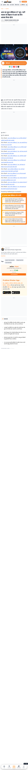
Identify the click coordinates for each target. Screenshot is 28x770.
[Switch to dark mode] (20, 2)
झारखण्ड (4, 4)
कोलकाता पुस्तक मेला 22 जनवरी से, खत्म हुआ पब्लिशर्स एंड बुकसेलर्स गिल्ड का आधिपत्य (14, 338)
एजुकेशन (7, 283)
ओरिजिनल (23, 4)
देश (3, 283)
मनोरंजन (11, 283)
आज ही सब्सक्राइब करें (14, 274)
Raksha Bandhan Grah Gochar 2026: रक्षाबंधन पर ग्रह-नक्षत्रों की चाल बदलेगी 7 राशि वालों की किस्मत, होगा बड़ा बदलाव (14, 207)
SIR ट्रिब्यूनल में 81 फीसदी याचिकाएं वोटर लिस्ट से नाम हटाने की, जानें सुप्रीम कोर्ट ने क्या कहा (15, 333)
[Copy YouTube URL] (14, 67)
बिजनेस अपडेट (17, 283)
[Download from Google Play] (7, 292)
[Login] (14, 767)
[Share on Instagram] (16, 67)
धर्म (21, 283)
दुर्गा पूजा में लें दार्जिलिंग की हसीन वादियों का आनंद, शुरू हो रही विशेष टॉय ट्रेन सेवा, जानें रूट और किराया (14, 323)
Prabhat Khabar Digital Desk (14, 249)
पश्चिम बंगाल (17, 4)
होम (1, 4)
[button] (14, 52)
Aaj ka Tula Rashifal (9, 260)
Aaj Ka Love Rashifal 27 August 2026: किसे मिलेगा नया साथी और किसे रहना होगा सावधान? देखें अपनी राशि (14, 213)
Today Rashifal (19, 260)
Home (2, 8)
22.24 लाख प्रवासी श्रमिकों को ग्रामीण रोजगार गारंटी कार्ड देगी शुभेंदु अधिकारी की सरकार (14, 343)
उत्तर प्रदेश (12, 4)
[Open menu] (2, 2)
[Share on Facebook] (12, 67)
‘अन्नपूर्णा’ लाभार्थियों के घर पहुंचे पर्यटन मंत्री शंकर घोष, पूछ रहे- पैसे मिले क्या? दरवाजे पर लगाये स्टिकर (14, 328)
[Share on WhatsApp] (9, 67)
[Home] (7, 2)
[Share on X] (18, 67)
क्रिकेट (4, 285)
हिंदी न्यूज (10, 287)
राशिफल (8, 285)
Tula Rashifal (8, 262)
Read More (3, 256)
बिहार (8, 4)
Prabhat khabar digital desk (11, 20)
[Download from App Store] (16, 292)
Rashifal (7, 8)
